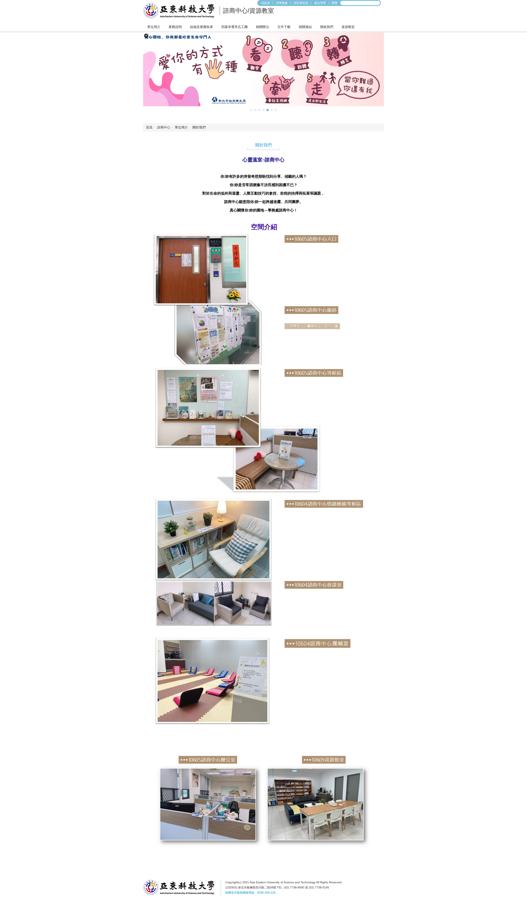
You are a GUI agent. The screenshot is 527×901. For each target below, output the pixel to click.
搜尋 (334, 3)
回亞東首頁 (301, 3)
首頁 (149, 127)
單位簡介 (181, 127)
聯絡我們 (326, 27)
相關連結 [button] (305, 27)
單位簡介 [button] (153, 27)
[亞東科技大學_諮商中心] (180, 11)
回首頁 (265, 3)
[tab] (251, 110)
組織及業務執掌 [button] (201, 27)
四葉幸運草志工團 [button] (234, 27)
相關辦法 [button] (262, 27)
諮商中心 (163, 127)
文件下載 (283, 27)
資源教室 (348, 27)
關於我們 (199, 127)
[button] (146, 36)
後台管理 (320, 3)
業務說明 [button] (175, 27)
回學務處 (282, 3)
